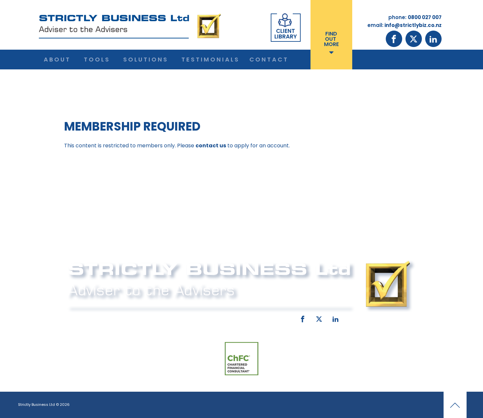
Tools (97, 59)
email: (185, 317)
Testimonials (210, 59)
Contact (268, 59)
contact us (211, 145)
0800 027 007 (110, 317)
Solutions (145, 59)
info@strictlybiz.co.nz (232, 317)
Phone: (75, 317)
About (57, 59)
